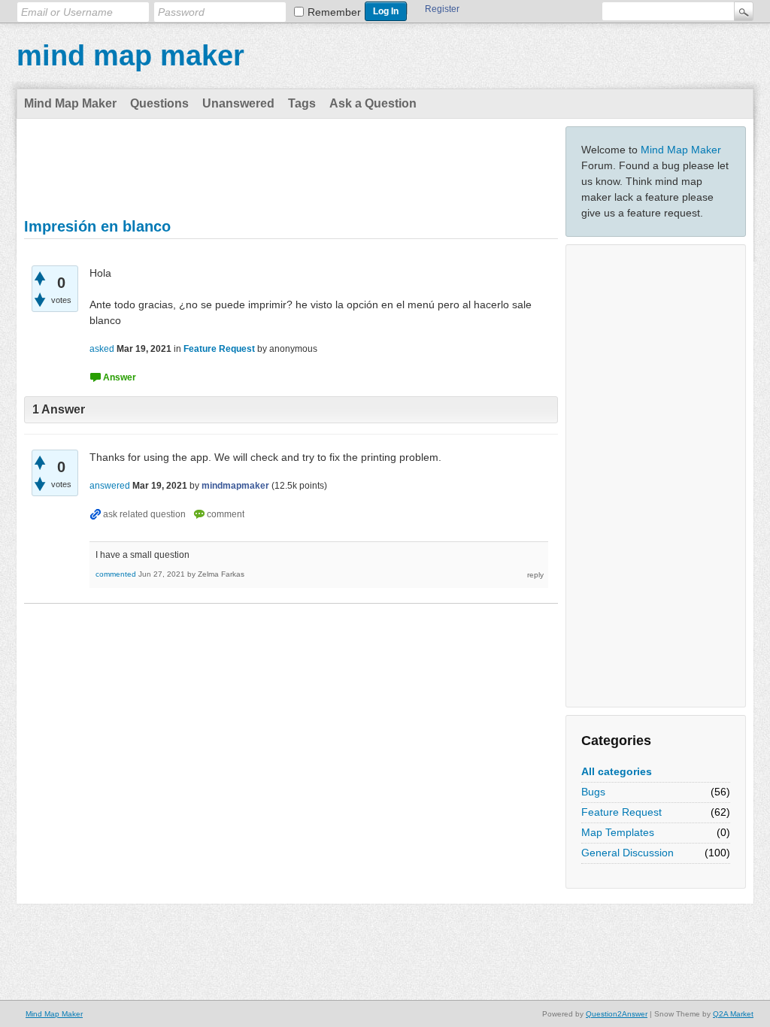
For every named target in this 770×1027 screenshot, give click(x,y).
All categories (616, 771)
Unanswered (238, 103)
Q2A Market (733, 1014)
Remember (334, 12)
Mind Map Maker (70, 103)
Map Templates (617, 832)
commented (115, 574)
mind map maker (130, 55)
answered (109, 485)
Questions (159, 103)
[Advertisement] (655, 475)
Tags (302, 103)
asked (101, 349)
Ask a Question (373, 103)
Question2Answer (616, 1014)
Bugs (593, 792)
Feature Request (621, 812)
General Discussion (627, 853)
